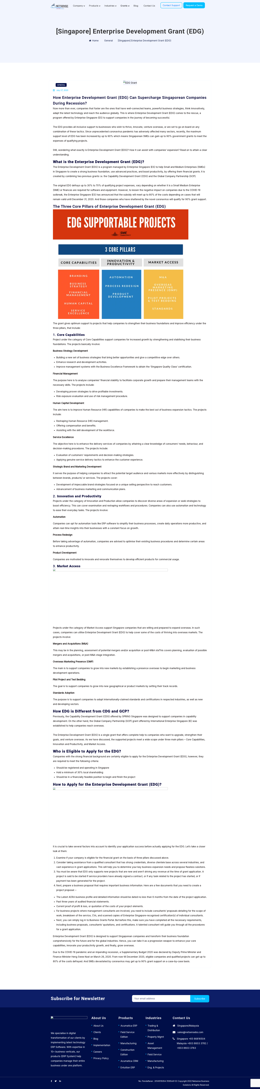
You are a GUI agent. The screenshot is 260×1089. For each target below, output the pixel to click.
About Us (98, 1025)
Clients (97, 1032)
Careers (97, 1051)
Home (95, 40)
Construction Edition (127, 1052)
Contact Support (171, 5)
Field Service (155, 1054)
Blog (95, 1038)
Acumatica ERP (129, 1025)
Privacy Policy (101, 1058)
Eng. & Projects (156, 1067)
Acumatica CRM (129, 1061)
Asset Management (155, 1045)
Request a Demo (194, 5)
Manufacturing (128, 1043)
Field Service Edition (127, 1034)
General (108, 40)
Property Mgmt (156, 1037)
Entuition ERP (128, 1067)
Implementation (101, 1045)
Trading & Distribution (154, 1028)
